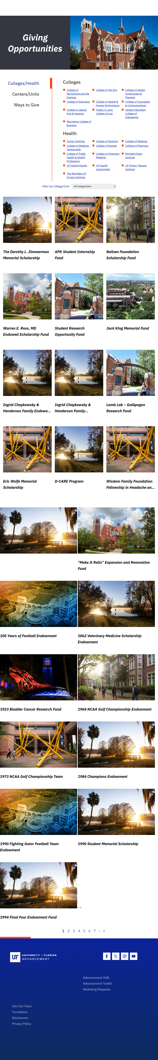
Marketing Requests (96, 989)
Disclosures (20, 1018)
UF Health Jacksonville (103, 167)
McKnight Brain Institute (133, 155)
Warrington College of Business (79, 123)
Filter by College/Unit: (56, 186)
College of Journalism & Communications (137, 103)
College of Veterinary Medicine (108, 155)
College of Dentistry (107, 141)
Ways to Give (26, 105)
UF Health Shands (77, 165)
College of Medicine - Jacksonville (78, 147)
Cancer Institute (76, 141)
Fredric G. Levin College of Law (104, 111)
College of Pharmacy (137, 145)
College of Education (78, 101)
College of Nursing (106, 145)
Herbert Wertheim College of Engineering (135, 113)
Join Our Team (22, 1006)
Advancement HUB (96, 977)
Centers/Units (25, 94)
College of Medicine (136, 141)
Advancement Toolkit (97, 983)
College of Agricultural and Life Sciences (78, 94)
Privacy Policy (21, 1024)
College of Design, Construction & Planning (135, 94)
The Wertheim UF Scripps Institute (76, 175)
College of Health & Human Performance (107, 103)
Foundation (19, 1012)
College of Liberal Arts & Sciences (77, 111)
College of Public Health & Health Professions (76, 157)
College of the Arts (106, 90)
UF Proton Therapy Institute (136, 167)
